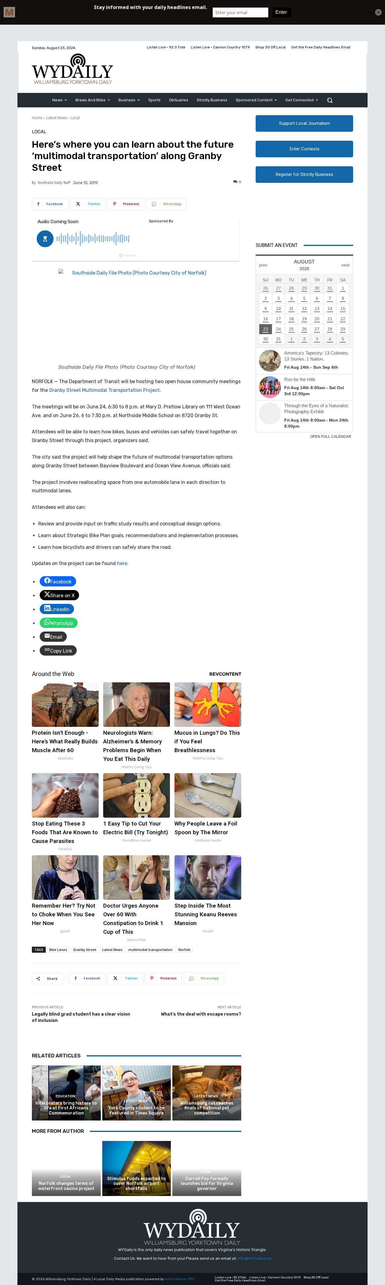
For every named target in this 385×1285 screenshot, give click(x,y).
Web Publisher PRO (180, 1279)
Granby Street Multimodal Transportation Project (104, 390)
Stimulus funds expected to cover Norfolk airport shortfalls (136, 1183)
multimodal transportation (150, 949)
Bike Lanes (58, 949)
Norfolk (184, 949)
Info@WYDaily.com (254, 1258)
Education (65, 1096)
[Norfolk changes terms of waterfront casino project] (66, 1168)
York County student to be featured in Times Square (136, 1110)
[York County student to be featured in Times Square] (136, 1093)
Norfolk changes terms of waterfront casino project (66, 1186)
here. (122, 563)
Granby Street (84, 949)
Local (75, 117)
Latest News (56, 117)
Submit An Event (277, 245)
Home (37, 117)
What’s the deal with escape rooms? (201, 1014)
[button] (329, 100)
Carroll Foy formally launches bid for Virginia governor (207, 1183)
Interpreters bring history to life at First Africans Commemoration (66, 1108)
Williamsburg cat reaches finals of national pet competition (206, 1108)
